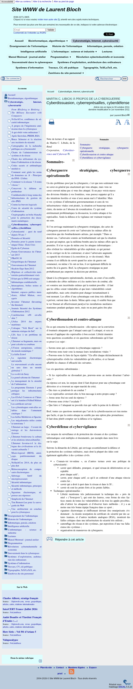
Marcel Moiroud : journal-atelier (27, 57)
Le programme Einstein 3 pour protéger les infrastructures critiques (26, 390)
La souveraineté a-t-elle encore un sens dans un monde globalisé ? (26, 367)
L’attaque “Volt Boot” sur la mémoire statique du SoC (26, 329)
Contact (60, 667)
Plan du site (46, 667)
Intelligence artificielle (34, 51)
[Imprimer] (51, 124)
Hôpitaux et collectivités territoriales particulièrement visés (26, 273)
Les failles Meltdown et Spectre (26, 416)
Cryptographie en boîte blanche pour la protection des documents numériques (26, 217)
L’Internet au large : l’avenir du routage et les (26, 430)
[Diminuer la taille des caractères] (127, 124)
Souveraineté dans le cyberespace (32, 62)
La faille (18, 354)
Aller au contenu (23, 1)
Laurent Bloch (120, 115)
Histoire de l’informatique (67, 46)
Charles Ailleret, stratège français (20, 598)
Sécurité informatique (21, 482)
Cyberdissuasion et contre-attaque (96, 154)
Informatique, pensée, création (105, 46)
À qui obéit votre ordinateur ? (25, 132)
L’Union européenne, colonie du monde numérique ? (26, 349)
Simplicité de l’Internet (22, 498)
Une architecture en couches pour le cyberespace (26, 510)
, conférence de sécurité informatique (26, 121)
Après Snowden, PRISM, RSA (25, 135)
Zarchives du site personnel (66, 73)
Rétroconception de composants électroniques (26, 471)
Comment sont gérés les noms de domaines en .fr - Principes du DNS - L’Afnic (26, 175)
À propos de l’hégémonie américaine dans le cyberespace (26, 127)
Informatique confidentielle (24, 282)
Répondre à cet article (69, 539)
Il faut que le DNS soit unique (25, 278)
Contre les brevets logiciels (24, 204)
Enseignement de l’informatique (28, 46)
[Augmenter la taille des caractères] (118, 124)
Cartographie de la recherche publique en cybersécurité (26, 147)
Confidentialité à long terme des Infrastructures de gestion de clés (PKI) (26, 198)
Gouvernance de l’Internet (23, 265)
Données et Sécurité (20, 238)
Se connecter (13, 78)
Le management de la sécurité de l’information (26, 382)
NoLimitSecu (15, 612)
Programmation (61, 57)
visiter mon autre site (47, 19)
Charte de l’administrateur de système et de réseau (26, 154)
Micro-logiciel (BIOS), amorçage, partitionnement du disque (26, 456)
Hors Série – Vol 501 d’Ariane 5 (19, 631)
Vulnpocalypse (10, 640)
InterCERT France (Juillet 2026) (20, 609)
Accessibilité (7, 2)
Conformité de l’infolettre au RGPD (30, 33)
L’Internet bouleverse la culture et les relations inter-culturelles (26, 438)
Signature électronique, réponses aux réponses (26, 494)
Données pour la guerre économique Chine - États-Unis (26, 243)
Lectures (107, 51)
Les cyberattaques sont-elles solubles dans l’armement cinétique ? (26, 410)
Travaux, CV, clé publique (63, 67)
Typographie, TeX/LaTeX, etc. (100, 67)
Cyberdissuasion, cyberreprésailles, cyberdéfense (26, 226)
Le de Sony (20, 374)
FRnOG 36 (16, 258)
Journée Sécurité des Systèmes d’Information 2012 (26, 310)
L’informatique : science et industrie (74, 51)
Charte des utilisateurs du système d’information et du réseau (26, 160)
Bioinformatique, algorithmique (48, 40)
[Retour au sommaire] (73, 160)
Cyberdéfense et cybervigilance (95, 157)
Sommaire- (85, 144)
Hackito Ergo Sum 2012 (22, 268)
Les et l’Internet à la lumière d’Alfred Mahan (26, 399)
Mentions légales (76, 667)
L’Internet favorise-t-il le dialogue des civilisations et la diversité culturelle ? (26, 446)
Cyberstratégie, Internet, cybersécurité (95, 40)
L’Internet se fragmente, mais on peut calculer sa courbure (26, 343)
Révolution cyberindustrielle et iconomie (100, 57)
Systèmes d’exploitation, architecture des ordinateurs (89, 62)
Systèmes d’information (30, 67)
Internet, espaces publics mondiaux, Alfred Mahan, (26, 295)
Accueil (19, 40)
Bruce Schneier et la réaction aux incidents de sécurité (26, 141)
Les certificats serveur (21, 403)
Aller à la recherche (42, 1)
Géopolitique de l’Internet (23, 261)
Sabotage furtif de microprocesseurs (26, 477)
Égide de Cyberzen (20, 248)
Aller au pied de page (64, 1)
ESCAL (122, 687)
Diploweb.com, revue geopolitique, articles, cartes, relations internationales (22, 602)
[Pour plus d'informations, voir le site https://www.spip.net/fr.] (127, 684)
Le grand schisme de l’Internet (25, 377)
